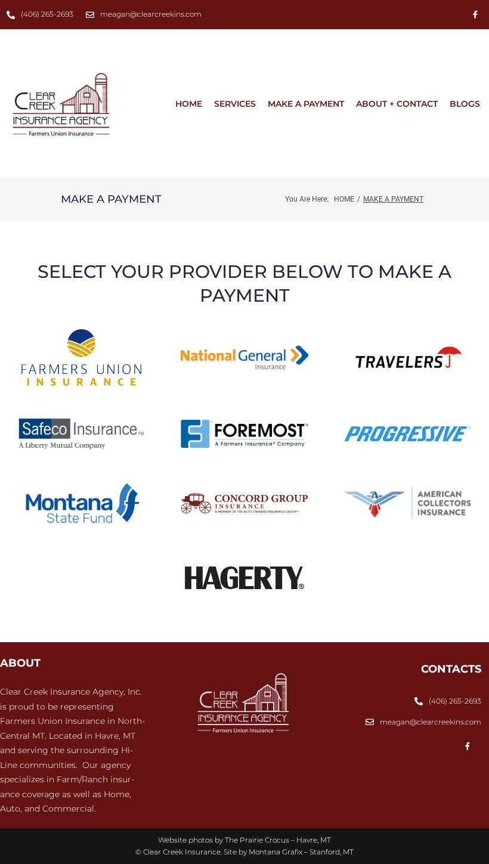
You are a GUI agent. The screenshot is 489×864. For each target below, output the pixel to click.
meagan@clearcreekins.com (151, 14)
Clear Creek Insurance (182, 851)
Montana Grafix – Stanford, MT (301, 851)
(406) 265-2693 (47, 14)
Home (344, 199)
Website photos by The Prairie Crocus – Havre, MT (244, 839)
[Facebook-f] (475, 15)
